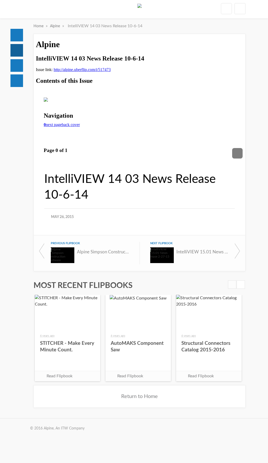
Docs (16, 50)
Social (16, 65)
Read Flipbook (59, 376)
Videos (16, 80)
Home (16, 35)
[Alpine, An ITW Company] (139, 10)
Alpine (55, 26)
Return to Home (139, 396)
